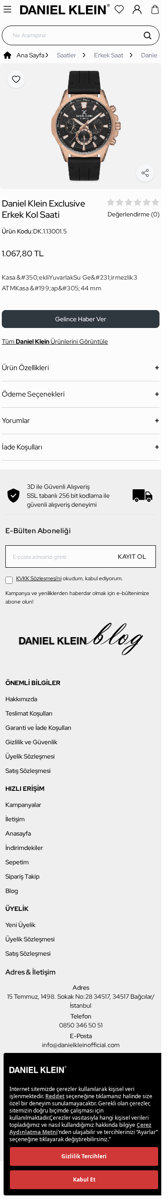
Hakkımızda (21, 694)
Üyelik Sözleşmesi (30, 751)
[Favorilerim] (119, 9)
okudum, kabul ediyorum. (69, 573)
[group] (80, 123)
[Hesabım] (137, 9)
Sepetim (17, 857)
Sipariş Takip (22, 871)
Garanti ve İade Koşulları (38, 723)
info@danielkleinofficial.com (81, 1040)
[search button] (147, 35)
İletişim (15, 814)
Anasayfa (18, 828)
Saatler (66, 55)
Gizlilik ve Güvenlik (31, 737)
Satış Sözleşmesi (28, 766)
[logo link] (65, 9)
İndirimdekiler (24, 843)
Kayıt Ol (132, 552)
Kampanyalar (23, 800)
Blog (11, 886)
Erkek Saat (108, 55)
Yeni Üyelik (20, 920)
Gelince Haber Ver (80, 314)
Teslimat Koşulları (28, 708)
